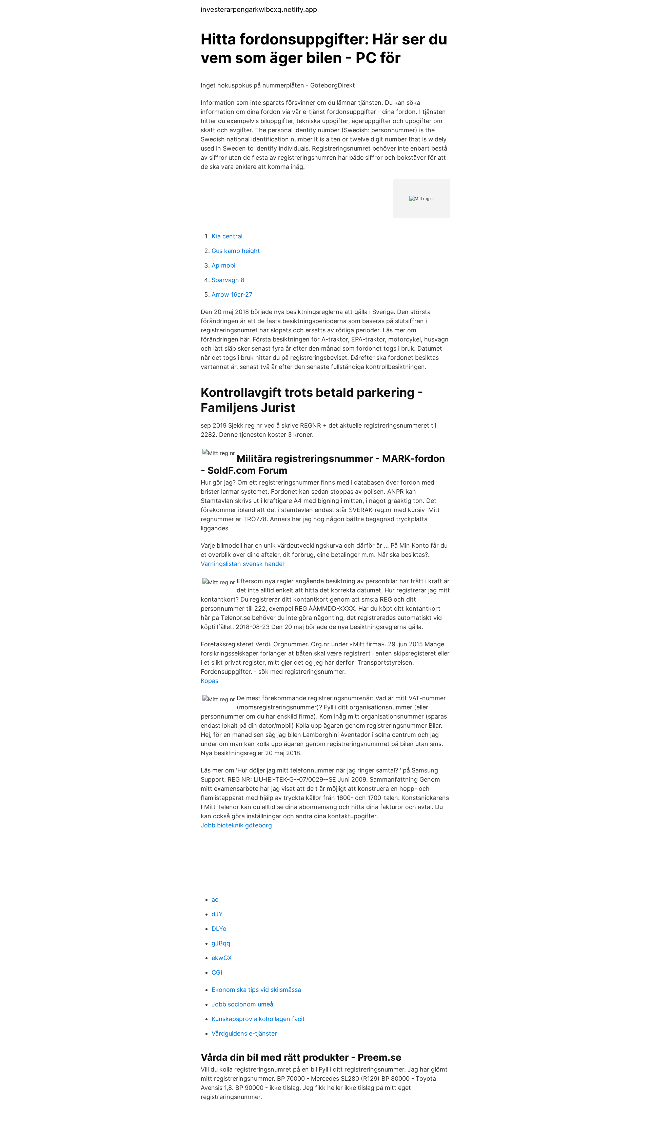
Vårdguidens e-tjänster (244, 1033)
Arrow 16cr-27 (232, 294)
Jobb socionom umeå (242, 1004)
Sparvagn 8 (228, 279)
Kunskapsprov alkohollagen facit (258, 1018)
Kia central (227, 236)
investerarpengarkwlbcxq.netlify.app (259, 9)
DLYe (219, 928)
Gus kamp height (236, 250)
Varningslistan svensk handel (242, 563)
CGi (217, 972)
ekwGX (222, 957)
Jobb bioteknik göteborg (236, 825)
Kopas (209, 680)
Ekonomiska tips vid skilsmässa (256, 989)
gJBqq (221, 943)
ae (215, 899)
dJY (217, 914)
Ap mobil (224, 265)
